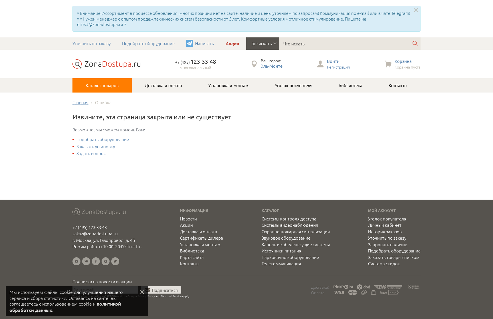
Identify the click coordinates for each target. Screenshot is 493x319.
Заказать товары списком (393, 257)
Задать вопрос (91, 153)
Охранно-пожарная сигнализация (296, 231)
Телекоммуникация (281, 263)
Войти (333, 61)
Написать (204, 43)
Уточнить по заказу (91, 43)
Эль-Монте (271, 66)
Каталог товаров (102, 85)
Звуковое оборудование (286, 238)
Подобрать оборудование (148, 43)
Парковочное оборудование (290, 257)
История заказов (385, 231)
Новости (188, 219)
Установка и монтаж (228, 85)
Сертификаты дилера (201, 238)
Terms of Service (171, 296)
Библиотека (350, 85)
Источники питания (281, 251)
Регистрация (338, 67)
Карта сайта (192, 257)
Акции (232, 43)
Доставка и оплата (163, 85)
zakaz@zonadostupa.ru (95, 233)
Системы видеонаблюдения (290, 225)
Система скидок (384, 263)
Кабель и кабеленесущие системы (296, 244)
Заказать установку (95, 146)
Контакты (398, 85)
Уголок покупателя (293, 85)
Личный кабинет (384, 225)
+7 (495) (195, 62)
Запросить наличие (387, 244)
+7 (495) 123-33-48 (89, 227)
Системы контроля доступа (289, 219)
